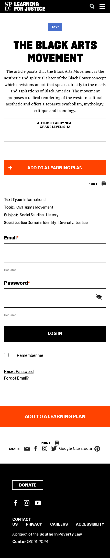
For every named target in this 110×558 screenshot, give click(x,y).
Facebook (15, 503)
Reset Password (19, 372)
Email (10, 238)
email (27, 449)
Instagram (45, 448)
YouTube (38, 503)
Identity (49, 223)
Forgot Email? (16, 378)
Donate (28, 485)
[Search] (92, 6)
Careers (59, 524)
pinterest (97, 449)
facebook (35, 448)
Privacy (34, 524)
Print (92, 184)
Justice (82, 223)
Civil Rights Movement (34, 207)
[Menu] (102, 6)
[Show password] (99, 297)
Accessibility (90, 524)
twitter (54, 448)
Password (16, 283)
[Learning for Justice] (29, 6)
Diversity (66, 223)
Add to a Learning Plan (55, 168)
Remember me (30, 356)
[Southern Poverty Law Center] (8, 6)
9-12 (66, 126)
